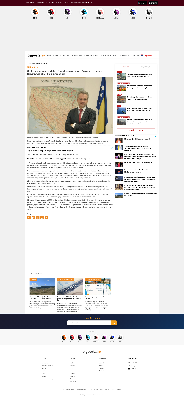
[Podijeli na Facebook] (29, 217)
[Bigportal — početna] (36, 55)
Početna (30, 63)
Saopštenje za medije (48, 379)
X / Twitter (134, 369)
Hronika (44, 373)
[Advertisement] (92, 35)
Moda (101, 365)
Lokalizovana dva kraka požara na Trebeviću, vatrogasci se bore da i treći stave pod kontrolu (140, 122)
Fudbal (72, 363)
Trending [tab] (126, 67)
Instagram (134, 366)
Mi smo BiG (66, 2)
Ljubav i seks (102, 363)
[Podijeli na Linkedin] (33, 217)
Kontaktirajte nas (87, 2)
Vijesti (44, 358)
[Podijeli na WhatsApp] (42, 217)
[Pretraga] (154, 55)
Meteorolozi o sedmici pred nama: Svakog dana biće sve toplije (139, 87)
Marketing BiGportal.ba (55, 2)
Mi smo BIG (94, 389)
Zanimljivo (102, 371)
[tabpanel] (136, 101)
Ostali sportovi (74, 381)
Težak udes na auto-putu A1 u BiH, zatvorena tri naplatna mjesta (139, 75)
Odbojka (72, 371)
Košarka (72, 365)
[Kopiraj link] (46, 217)
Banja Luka (45, 363)
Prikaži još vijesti (136, 130)
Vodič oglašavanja (76, 2)
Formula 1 (73, 376)
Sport (72, 358)
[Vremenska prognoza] (134, 55)
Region (44, 368)
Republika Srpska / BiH (41, 63)
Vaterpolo (73, 379)
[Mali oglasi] (138, 55)
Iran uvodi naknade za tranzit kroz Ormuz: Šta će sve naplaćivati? (139, 109)
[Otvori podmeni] (53, 55)
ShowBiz (101, 368)
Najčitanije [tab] (145, 67)
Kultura (44, 376)
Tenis (71, 368)
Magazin (102, 358)
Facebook (134, 363)
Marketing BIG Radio (41, 2)
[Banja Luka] (142, 55)
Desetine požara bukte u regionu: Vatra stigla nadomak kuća (139, 98)
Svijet (43, 371)
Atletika (72, 373)
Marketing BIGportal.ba (83, 389)
